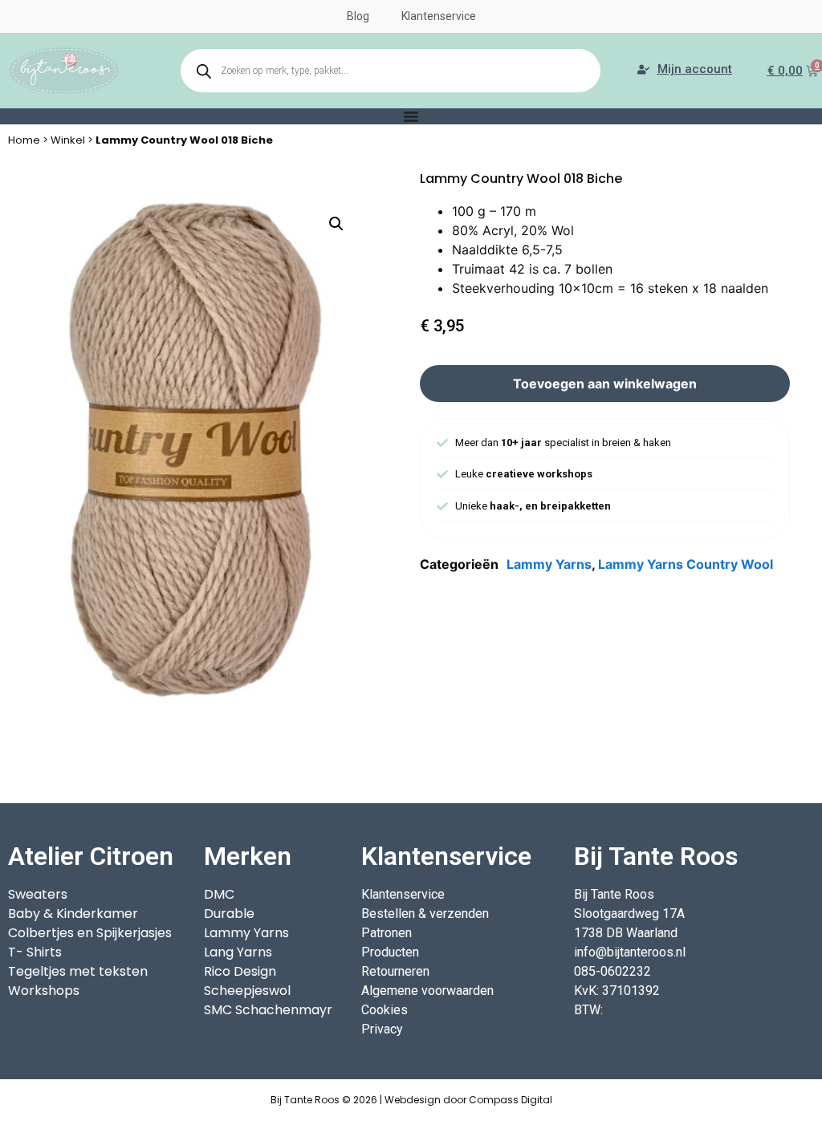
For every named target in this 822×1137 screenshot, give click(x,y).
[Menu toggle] (411, 116)
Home (24, 140)
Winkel (68, 140)
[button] (336, 223)
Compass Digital (510, 1100)
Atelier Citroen (90, 856)
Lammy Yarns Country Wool (685, 564)
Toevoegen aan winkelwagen (605, 384)
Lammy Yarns (549, 564)
